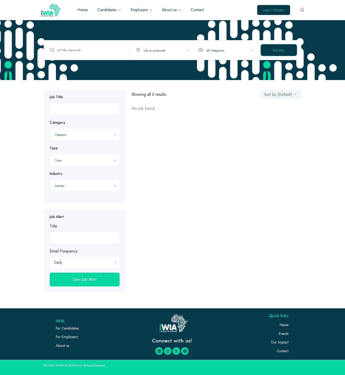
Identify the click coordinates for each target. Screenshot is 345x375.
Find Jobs (279, 50)
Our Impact (279, 342)
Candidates (107, 10)
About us (170, 10)
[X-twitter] (176, 351)
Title (53, 226)
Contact (197, 10)
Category (57, 122)
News (284, 325)
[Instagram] (168, 351)
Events (283, 333)
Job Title (56, 97)
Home (82, 10)
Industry (56, 173)
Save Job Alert (85, 279)
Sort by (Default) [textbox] (278, 94)
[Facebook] (185, 351)
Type (54, 148)
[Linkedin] (159, 351)
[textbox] (161, 50)
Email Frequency (63, 251)
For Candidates (67, 328)
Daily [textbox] (58, 262)
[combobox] (164, 50)
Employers (140, 10)
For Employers (67, 336)
